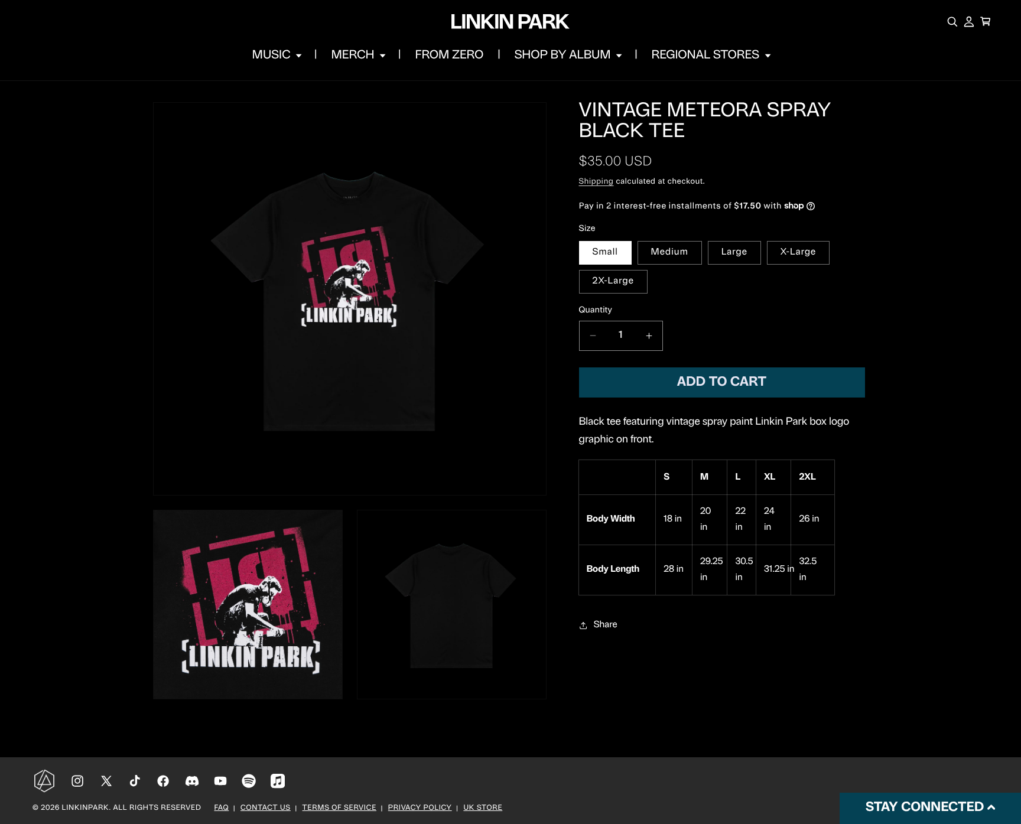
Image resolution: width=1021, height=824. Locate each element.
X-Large (799, 252)
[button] (276, 55)
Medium (669, 252)
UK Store (482, 808)
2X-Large (613, 281)
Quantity (596, 309)
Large (734, 252)
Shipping (596, 182)
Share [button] (605, 625)
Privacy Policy (420, 808)
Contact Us (265, 808)
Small (605, 252)
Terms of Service (339, 808)
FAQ (221, 808)
